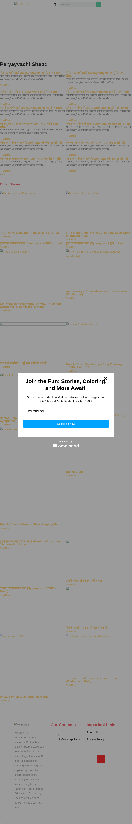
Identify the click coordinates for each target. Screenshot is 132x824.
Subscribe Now (66, 423)
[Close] (105, 378)
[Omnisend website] (66, 444)
